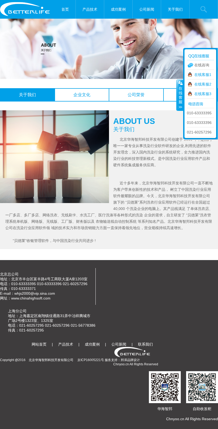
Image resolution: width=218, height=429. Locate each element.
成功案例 (118, 9)
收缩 (180, 95)
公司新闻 (146, 9)
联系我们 (145, 344)
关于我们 (175, 9)
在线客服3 (202, 94)
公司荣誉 (136, 94)
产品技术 (89, 9)
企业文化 (81, 94)
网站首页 (39, 344)
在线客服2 (202, 84)
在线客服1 (202, 74)
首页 (65, 9)
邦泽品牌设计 (130, 360)
